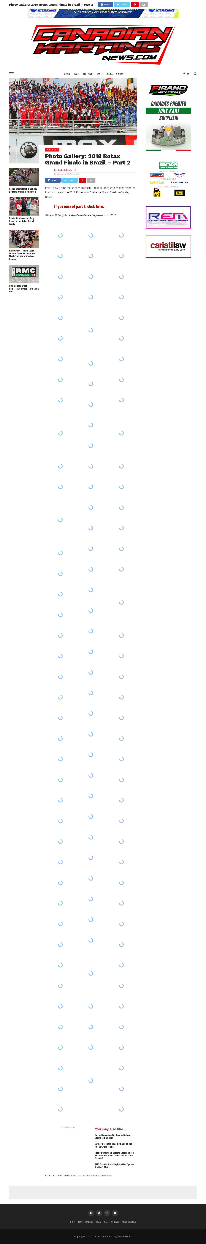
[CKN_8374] (91, 590)
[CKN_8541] (60, 986)
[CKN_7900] (91, 631)
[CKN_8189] (121, 528)
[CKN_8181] (91, 297)
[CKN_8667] (60, 520)
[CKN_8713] (121, 235)
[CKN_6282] (60, 924)
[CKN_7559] (121, 318)
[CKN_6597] (60, 862)
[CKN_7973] (60, 1089)
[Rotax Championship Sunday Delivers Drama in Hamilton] (24, 185)
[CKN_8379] (91, 940)
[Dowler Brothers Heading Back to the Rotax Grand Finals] (24, 214)
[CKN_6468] (60, 635)
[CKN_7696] (91, 1027)
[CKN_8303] (91, 569)
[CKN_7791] (60, 297)
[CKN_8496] (60, 718)
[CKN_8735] (121, 965)
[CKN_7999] (91, 1047)
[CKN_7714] (60, 318)
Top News (107, 1176)
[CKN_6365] (60, 338)
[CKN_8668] (60, 256)
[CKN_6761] (121, 1089)
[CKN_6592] (91, 878)
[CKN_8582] (60, 656)
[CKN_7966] (60, 821)
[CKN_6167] (91, 466)
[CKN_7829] (121, 433)
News (76, 73)
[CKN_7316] (121, 986)
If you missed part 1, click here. (79, 206)
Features (87, 73)
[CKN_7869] (121, 1068)
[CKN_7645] (121, 821)
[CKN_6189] (121, 944)
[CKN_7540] (91, 404)
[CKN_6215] (60, 1006)
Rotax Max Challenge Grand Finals (82, 1176)
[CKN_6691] (60, 553)
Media (110, 73)
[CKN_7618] (91, 734)
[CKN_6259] (60, 676)
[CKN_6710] (60, 944)
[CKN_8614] (91, 610)
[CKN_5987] (91, 363)
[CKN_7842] (91, 973)
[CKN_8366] (121, 656)
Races (100, 73)
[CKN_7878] (121, 400)
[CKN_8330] (121, 466)
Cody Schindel (64, 170)
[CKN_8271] (60, 359)
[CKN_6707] (60, 380)
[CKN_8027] (121, 759)
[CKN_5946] (121, 635)
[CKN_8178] (91, 652)
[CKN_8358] (91, 384)
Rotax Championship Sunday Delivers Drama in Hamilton (23, 190)
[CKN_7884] (91, 693)
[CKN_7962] (121, 380)
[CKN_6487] (60, 277)
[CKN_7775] (121, 338)
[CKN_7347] (91, 714)
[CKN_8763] (121, 718)
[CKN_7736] (60, 573)
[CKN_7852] (91, 330)
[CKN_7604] (91, 899)
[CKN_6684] (91, 446)
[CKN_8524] (121, 676)
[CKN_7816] (121, 602)
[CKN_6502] (91, 549)
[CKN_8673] (121, 697)
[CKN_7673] (121, 487)
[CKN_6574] (60, 759)
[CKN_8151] (60, 235)
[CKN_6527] (91, 755)
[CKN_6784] (121, 800)
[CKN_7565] (121, 256)
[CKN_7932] (121, 1047)
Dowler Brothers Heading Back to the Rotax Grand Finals (21, 221)
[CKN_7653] (121, 903)
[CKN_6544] (91, 425)
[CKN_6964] (60, 615)
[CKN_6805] (121, 359)
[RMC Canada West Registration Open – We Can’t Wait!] (24, 282)
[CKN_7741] (60, 487)
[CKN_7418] (60, 400)
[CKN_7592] (60, 800)
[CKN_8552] (60, 466)
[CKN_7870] (60, 594)
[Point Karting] (103, 17)
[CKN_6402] (91, 920)
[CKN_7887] (121, 1006)
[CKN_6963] (91, 796)
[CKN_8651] (91, 487)
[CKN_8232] (91, 1006)
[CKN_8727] (121, 924)
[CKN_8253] (121, 883)
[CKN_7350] (91, 817)
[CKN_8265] (60, 841)
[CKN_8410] (91, 837)
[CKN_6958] (121, 780)
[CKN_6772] (60, 1068)
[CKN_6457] (91, 672)
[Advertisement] (67, 1148)
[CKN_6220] (60, 433)
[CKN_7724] (121, 297)
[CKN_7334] (121, 507)
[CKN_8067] (91, 277)
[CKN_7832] (91, 1080)
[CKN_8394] (91, 858)
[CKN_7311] (121, 1109)
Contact (120, 73)
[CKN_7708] (91, 235)
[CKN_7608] (60, 697)
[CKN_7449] (60, 1027)
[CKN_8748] (121, 738)
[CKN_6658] (60, 738)
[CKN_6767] (121, 277)
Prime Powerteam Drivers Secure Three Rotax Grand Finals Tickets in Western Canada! (22, 254)
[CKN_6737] (121, 569)
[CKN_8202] (60, 780)
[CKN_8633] (60, 965)
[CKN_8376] (60, 1047)
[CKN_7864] (91, 775)
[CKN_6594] (121, 549)
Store (67, 73)
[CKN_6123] (121, 841)
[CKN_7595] (91, 507)
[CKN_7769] (60, 1109)
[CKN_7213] (121, 862)
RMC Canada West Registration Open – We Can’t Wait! (24, 288)
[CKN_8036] (60, 883)
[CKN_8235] (60, 903)
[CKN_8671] (91, 256)
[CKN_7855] (91, 528)
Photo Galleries (129, 1221)
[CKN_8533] (121, 1027)
